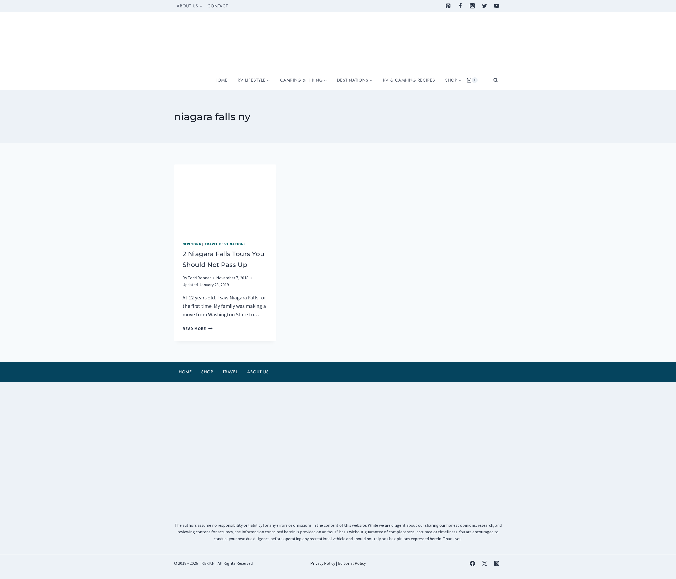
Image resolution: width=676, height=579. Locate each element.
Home (221, 80)
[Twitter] (484, 6)
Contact (218, 6)
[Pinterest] (448, 6)
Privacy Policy (322, 563)
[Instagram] (472, 6)
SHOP (207, 372)
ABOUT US (258, 372)
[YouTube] (496, 6)
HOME (185, 372)
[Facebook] (460, 6)
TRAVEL (230, 372)
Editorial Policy (352, 563)
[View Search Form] (495, 80)
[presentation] (225, 198)
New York (191, 244)
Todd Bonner (199, 277)
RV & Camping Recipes (409, 80)
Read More (197, 328)
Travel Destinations (225, 244)
